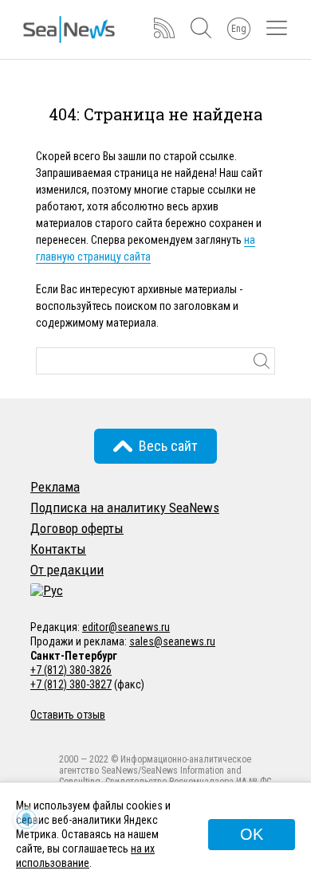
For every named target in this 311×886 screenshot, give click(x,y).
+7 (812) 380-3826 (71, 670)
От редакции (67, 570)
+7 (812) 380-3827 (71, 684)
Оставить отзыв (67, 714)
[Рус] (46, 590)
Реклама (55, 487)
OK (251, 834)
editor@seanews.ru (126, 627)
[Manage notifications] (26, 819)
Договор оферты (77, 528)
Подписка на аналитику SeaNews (124, 508)
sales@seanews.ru (172, 641)
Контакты (58, 549)
